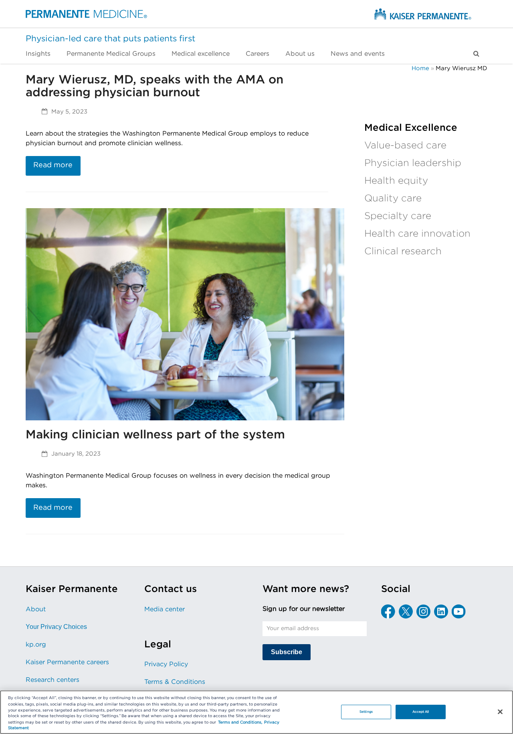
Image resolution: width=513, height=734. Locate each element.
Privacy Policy (166, 664)
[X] (406, 611)
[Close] (500, 711)
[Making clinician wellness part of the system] (185, 314)
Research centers (52, 680)
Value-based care (405, 145)
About (36, 609)
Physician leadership (412, 163)
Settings (366, 712)
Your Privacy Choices (56, 626)
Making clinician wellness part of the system (155, 435)
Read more (53, 165)
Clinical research (403, 251)
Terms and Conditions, (240, 722)
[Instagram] (423, 611)
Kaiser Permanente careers (67, 662)
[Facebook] (388, 611)
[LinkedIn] (441, 611)
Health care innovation (417, 234)
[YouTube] (459, 611)
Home (420, 68)
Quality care (393, 198)
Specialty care (397, 216)
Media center (164, 609)
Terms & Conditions (174, 682)
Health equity (396, 181)
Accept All (420, 712)
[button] (476, 54)
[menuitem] (42, 54)
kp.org (36, 644)
